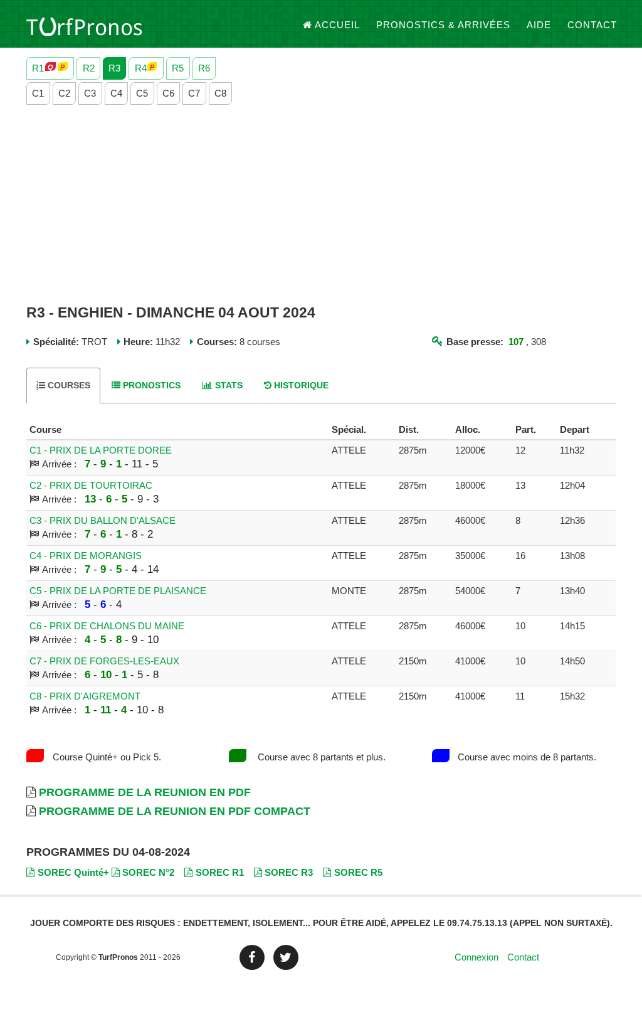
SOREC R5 (358, 872)
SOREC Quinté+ (73, 872)
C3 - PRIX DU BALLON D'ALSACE (102, 520)
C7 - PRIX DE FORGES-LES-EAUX (104, 661)
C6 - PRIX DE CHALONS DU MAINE (106, 625)
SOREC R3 (289, 872)
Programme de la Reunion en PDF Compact (174, 811)
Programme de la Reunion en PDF (145, 792)
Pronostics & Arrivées (443, 24)
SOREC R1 (220, 872)
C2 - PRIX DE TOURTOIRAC (90, 485)
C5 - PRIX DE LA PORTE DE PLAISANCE (117, 590)
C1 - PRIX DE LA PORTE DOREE (100, 450)
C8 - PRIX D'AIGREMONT (84, 696)
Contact (592, 24)
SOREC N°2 (148, 872)
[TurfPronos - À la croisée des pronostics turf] (84, 25)
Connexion (476, 957)
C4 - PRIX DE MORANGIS (85, 555)
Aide (539, 24)
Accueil (337, 24)
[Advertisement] (321, 205)
